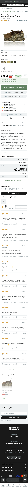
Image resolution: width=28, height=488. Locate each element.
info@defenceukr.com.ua (14, 443)
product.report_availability (14, 87)
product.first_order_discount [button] (15, 96)
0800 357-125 (14, 437)
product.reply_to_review (10, 224)
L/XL (7, 68)
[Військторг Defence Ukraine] (14, 429)
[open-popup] (3, 480)
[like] (25, 76)
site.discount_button (14, 417)
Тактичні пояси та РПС (7, 8)
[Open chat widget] (25, 480)
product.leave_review (15, 193)
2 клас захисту (22, 55)
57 (6, 392)
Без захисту (4, 55)
